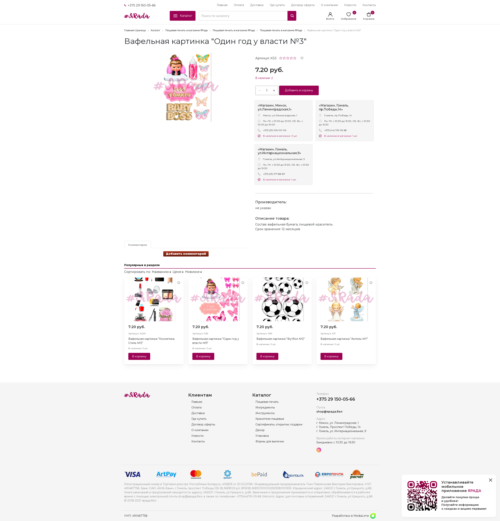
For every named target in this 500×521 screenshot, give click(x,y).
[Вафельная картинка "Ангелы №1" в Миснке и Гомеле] (346, 299)
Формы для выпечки (269, 441)
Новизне (192, 272)
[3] (287, 58)
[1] (280, 58)
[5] (294, 58)
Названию (160, 272)
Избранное (348, 18)
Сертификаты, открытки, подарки (278, 424)
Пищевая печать (267, 402)
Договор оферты (303, 5)
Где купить (277, 5)
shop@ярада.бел (329, 411)
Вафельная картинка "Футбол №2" (280, 339)
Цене (177, 272)
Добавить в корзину (299, 90)
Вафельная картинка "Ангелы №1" (344, 339)
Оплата (239, 5)
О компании (329, 5)
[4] (291, 58)
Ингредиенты (265, 407)
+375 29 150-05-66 (141, 5)
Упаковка (262, 436)
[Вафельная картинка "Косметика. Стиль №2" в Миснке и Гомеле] (153, 299)
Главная (222, 5)
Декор (260, 430)
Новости (350, 5)
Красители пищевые (269, 419)
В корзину (139, 356)
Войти (330, 18)
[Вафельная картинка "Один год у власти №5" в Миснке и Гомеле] (217, 299)
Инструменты (265, 413)
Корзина (368, 18)
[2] (284, 58)
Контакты (369, 5)
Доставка (256, 5)
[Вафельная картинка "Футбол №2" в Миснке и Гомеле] (282, 299)
